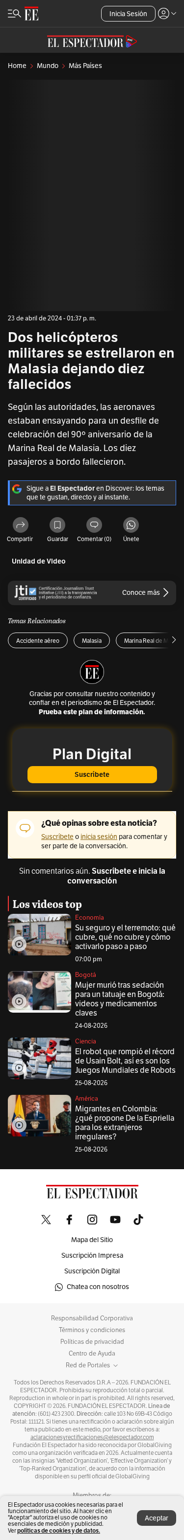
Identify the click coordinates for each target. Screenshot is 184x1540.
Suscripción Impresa (92, 1255)
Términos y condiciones (92, 1330)
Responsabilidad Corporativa (92, 1318)
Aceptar (156, 1518)
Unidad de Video (39, 561)
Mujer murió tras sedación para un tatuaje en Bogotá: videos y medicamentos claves (119, 999)
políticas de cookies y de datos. (58, 1530)
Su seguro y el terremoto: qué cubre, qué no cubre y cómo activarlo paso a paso (125, 937)
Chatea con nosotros (98, 1287)
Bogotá (85, 975)
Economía (89, 918)
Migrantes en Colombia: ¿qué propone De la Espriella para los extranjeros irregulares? (124, 1123)
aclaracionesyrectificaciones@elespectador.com (92, 1437)
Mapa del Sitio (92, 1240)
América (86, 1099)
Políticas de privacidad (92, 1341)
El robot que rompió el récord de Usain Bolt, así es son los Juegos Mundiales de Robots (125, 1061)
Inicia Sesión (128, 14)
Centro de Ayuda (92, 1353)
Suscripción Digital (92, 1271)
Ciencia (85, 1041)
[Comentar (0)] (94, 525)
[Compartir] (20, 525)
